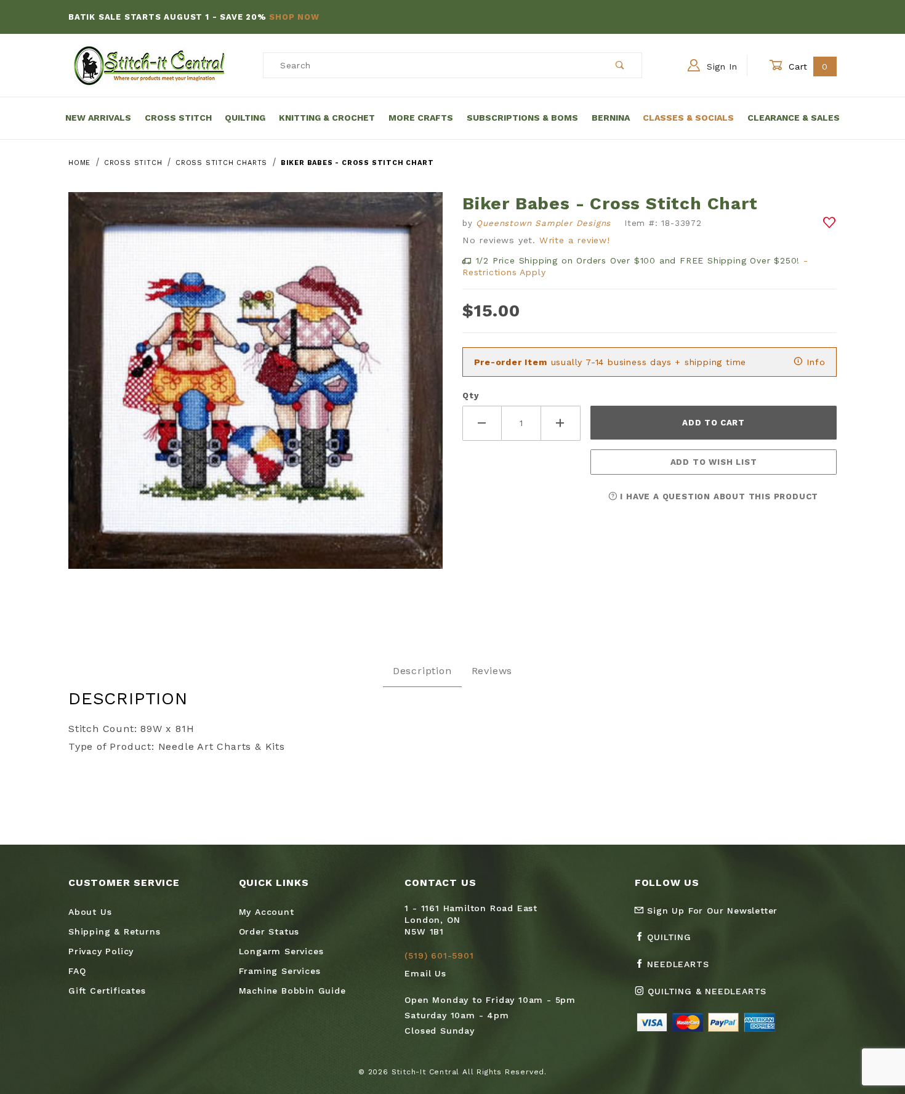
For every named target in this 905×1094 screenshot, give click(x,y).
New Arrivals (98, 118)
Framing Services (280, 971)
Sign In (720, 66)
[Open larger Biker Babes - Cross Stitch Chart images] (255, 389)
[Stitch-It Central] (149, 65)
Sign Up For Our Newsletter (711, 910)
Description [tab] (422, 671)
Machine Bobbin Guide (292, 990)
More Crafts (420, 118)
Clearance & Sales (793, 118)
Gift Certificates (107, 990)
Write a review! (574, 240)
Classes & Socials (688, 118)
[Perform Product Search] (620, 65)
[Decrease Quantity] (482, 423)
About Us (89, 912)
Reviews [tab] (492, 671)
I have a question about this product (718, 496)
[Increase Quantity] (561, 423)
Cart (807, 66)
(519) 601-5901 (438, 955)
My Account (266, 912)
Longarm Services (281, 951)
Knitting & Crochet (327, 118)
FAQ (77, 971)
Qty (470, 395)
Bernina (611, 118)
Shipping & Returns (114, 931)
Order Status (269, 931)
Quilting (245, 118)
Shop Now (294, 17)
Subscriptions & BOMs (522, 118)
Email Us (425, 973)
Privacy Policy (101, 951)
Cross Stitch (178, 118)
